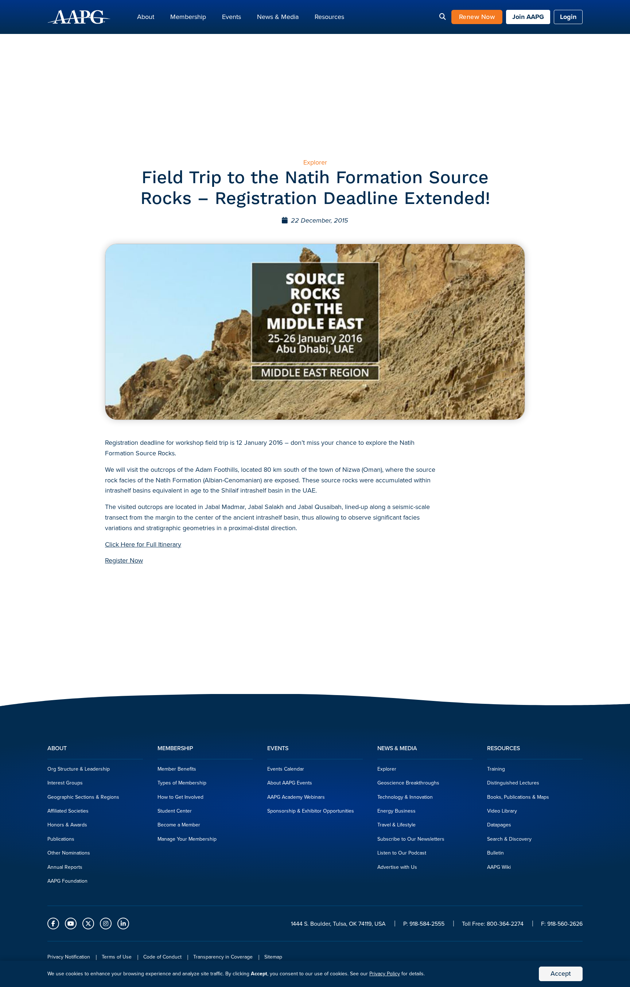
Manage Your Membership (187, 839)
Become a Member (179, 825)
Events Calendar (285, 769)
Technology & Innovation (405, 797)
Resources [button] (329, 17)
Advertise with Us (397, 867)
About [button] (145, 17)
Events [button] (231, 17)
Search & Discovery (509, 839)
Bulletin (495, 853)
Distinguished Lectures (513, 783)
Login (568, 17)
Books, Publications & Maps (518, 797)
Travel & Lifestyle (396, 825)
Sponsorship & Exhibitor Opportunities (310, 811)
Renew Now (477, 17)
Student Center (175, 811)
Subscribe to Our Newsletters (410, 839)
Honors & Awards (67, 825)
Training (496, 769)
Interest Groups (65, 783)
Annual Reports (64, 867)
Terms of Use (117, 957)
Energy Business (396, 811)
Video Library (502, 811)
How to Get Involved (180, 797)
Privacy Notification (68, 957)
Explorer (386, 769)
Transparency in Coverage (223, 957)
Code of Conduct (162, 957)
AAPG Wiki (499, 867)
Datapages (499, 825)
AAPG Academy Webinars (296, 797)
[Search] (443, 17)
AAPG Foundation (67, 881)
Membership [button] (188, 17)
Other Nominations (68, 853)
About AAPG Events (289, 783)
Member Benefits (177, 769)
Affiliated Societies (68, 811)
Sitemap (273, 957)
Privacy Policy (384, 974)
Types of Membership (182, 783)
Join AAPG (528, 17)
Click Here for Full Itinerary (143, 544)
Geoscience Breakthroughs (408, 783)
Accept (561, 973)
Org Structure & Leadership (78, 769)
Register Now (124, 560)
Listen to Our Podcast (401, 853)
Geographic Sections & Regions (83, 797)
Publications (60, 839)
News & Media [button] (278, 17)
